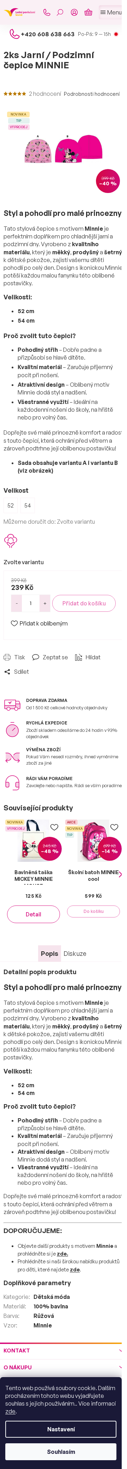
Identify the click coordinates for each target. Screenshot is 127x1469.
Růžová (44, 1315)
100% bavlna (51, 1306)
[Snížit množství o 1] (16, 603)
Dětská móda (52, 1296)
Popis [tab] (49, 953)
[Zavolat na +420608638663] (46, 12)
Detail (33, 914)
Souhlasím (61, 1451)
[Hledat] (60, 12)
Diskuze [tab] (75, 953)
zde (10, 1411)
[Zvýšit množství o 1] (45, 603)
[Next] (120, 875)
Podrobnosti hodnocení (92, 94)
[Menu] (111, 12)
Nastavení (61, 1429)
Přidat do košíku (84, 603)
